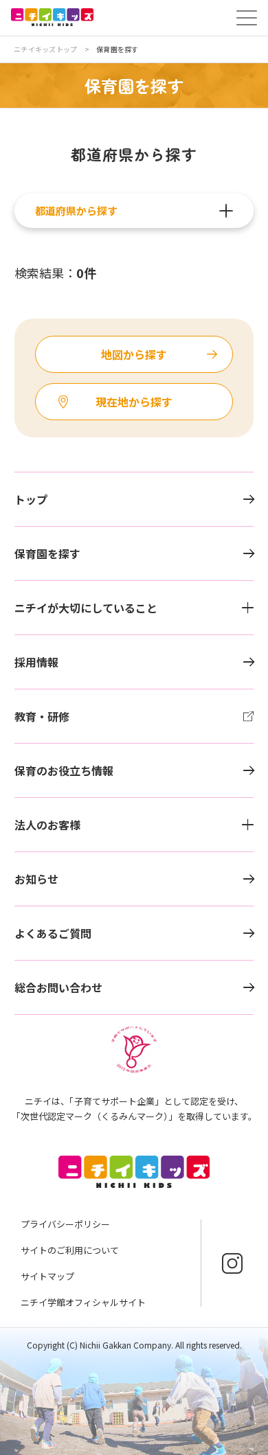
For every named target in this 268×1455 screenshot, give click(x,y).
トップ (30, 499)
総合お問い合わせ (58, 987)
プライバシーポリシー (65, 1223)
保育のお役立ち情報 (63, 770)
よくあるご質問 (52, 933)
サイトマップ (47, 1276)
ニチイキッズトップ (45, 49)
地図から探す (134, 354)
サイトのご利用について (70, 1250)
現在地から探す (134, 401)
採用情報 (36, 662)
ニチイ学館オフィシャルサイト (83, 1302)
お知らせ (36, 879)
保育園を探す (47, 553)
